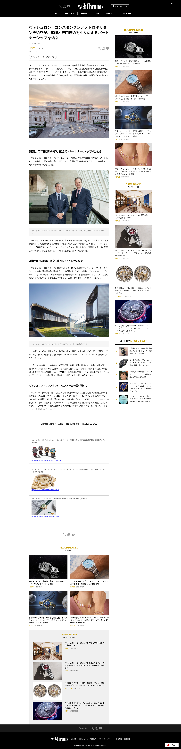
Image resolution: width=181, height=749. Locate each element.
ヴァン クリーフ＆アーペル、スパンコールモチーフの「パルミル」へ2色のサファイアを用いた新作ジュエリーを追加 (89, 620)
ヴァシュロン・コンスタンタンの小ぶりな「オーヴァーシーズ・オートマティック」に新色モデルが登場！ (84, 665)
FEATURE (69, 13)
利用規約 (93, 739)
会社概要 (73, 739)
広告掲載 (119, 739)
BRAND (109, 13)
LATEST (53, 13)
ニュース (40, 48)
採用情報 (127, 739)
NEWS (84, 13)
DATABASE (126, 13)
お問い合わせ (83, 739)
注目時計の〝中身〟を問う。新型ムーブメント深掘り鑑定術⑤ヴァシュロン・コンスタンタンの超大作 (133, 290)
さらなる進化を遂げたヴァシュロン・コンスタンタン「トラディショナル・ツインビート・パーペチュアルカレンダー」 (84, 705)
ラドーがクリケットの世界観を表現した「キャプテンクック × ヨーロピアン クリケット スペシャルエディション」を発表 (48, 620)
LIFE (97, 13)
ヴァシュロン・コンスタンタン (43, 57)
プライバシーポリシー (106, 739)
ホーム (31, 43)
